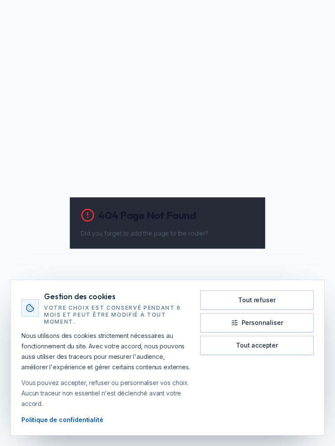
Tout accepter (257, 345)
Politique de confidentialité (62, 419)
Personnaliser (262, 322)
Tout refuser (256, 300)
